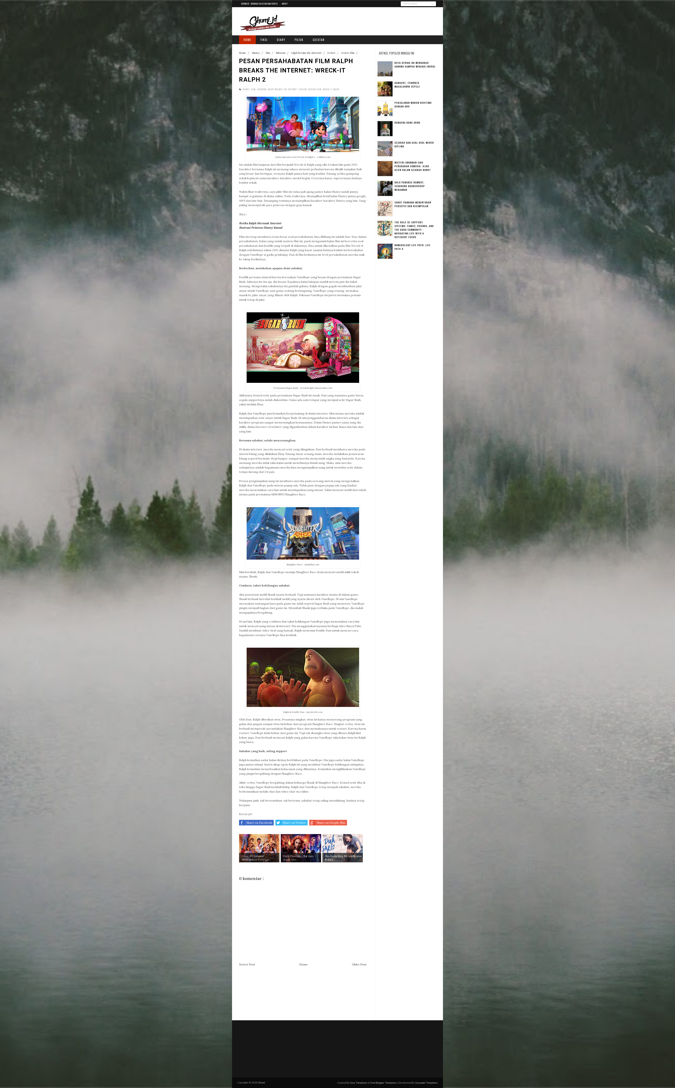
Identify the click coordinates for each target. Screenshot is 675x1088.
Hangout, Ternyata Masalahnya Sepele (407, 84)
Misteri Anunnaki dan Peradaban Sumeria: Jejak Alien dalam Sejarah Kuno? (412, 166)
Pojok (299, 40)
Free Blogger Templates (383, 1082)
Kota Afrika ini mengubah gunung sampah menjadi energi (414, 64)
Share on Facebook (259, 822)
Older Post (359, 964)
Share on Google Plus (331, 822)
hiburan (261, 89)
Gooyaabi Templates (426, 1082)
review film (314, 89)
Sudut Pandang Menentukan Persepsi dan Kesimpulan (412, 204)
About (285, 3)
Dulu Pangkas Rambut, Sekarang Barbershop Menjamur (409, 186)
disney (246, 89)
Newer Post (247, 964)
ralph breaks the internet (283, 89)
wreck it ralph (331, 89)
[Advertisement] (393, 20)
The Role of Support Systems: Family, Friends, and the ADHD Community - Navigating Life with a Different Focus (414, 229)
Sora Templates (358, 1082)
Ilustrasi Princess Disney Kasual (260, 227)
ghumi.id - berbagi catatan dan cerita (259, 3)
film (253, 89)
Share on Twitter (294, 822)
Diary (281, 40)
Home (303, 964)
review (303, 89)
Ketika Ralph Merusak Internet (260, 223)
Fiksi (264, 40)
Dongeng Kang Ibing (407, 122)
